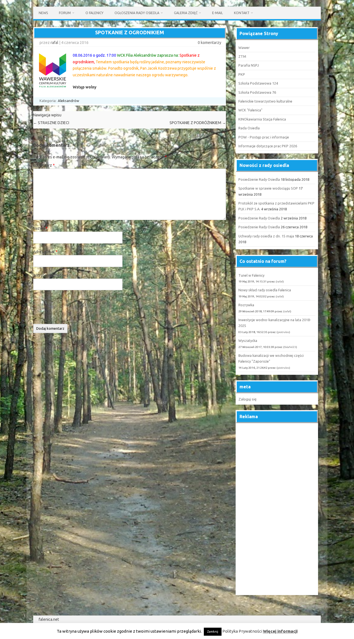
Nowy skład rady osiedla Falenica (264, 290)
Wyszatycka (247, 340)
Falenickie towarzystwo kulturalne (265, 101)
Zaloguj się (247, 399)
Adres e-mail (45, 252)
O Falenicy (94, 13)
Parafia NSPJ (248, 65)
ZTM (242, 56)
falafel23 (290, 347)
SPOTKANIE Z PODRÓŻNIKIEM (198, 123)
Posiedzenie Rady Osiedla (259, 179)
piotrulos (283, 332)
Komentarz (44, 165)
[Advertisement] (276, 509)
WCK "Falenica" (250, 110)
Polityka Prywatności (242, 631)
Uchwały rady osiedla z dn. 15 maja (266, 236)
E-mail (217, 13)
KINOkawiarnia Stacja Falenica (262, 119)
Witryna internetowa (50, 275)
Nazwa (40, 228)
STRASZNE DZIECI (51, 123)
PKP (241, 74)
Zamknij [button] (212, 631)
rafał (280, 281)
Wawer (244, 47)
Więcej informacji (280, 631)
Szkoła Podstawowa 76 (257, 92)
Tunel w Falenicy (251, 275)
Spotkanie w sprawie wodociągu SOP (268, 188)
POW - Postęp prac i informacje (263, 137)
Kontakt (241, 13)
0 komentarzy (209, 42)
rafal (54, 42)
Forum (65, 13)
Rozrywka (246, 305)
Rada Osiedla (249, 128)
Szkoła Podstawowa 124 (258, 83)
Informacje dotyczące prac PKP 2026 (267, 146)
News (43, 13)
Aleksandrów (68, 101)
